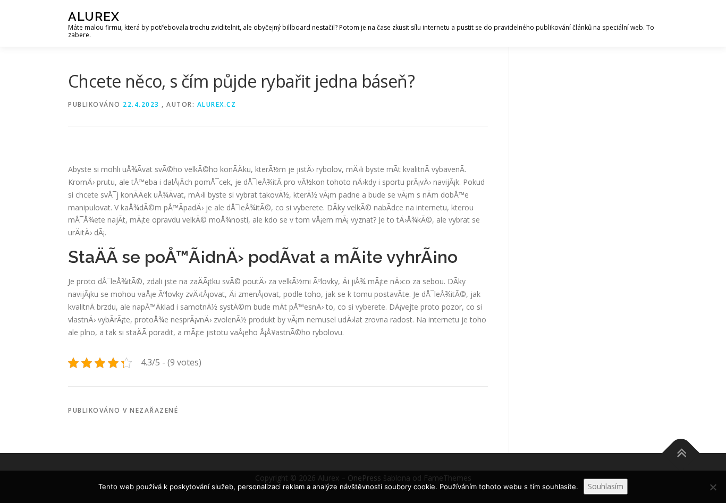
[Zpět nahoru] (681, 453)
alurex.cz (217, 104)
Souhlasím (605, 486)
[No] (712, 487)
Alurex (94, 16)
